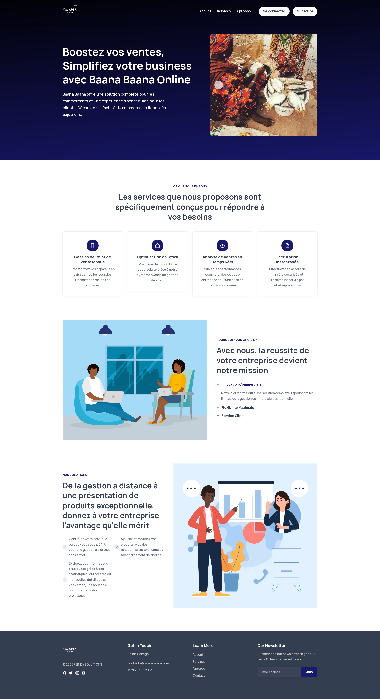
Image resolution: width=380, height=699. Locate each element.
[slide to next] (309, 85)
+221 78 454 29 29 (140, 670)
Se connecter (274, 11)
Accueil (205, 11)
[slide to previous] (218, 85)
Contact (199, 675)
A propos (244, 11)
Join (309, 672)
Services (224, 11)
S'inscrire (305, 11)
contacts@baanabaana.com (148, 663)
